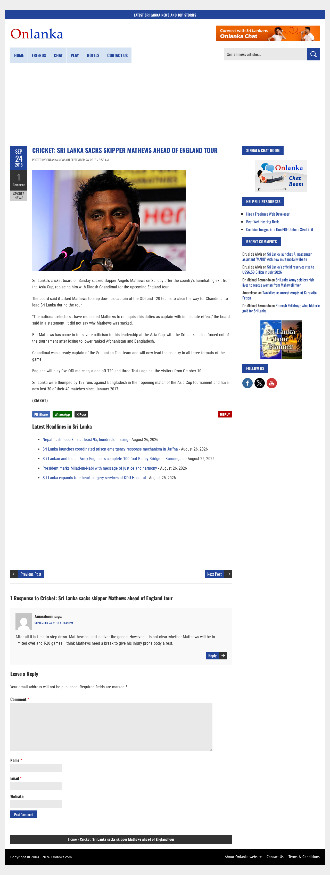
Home (19, 55)
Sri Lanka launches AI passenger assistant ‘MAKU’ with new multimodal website (277, 256)
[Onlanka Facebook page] (247, 380)
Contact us (117, 55)
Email (15, 778)
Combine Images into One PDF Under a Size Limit (279, 229)
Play (75, 55)
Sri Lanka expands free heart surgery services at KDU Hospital (94, 477)
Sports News (18, 196)
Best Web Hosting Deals (262, 221)
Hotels (93, 55)
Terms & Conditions (304, 856)
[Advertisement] (165, 104)
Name (16, 760)
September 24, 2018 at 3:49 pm (54, 623)
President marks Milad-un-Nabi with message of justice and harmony (100, 468)
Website (17, 796)
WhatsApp (62, 414)
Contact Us (275, 856)
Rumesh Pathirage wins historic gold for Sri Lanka (281, 308)
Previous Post (31, 574)
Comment (19, 184)
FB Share (41, 414)
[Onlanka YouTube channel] (272, 380)
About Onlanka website (243, 856)
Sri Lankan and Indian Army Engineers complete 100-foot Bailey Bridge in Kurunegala (114, 458)
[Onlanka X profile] (259, 380)
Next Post (214, 574)
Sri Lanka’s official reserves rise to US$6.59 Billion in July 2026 (278, 269)
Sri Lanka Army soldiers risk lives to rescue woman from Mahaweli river (278, 282)
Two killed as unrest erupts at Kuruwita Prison (279, 295)
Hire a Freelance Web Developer (268, 214)
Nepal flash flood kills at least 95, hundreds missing (85, 439)
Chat (58, 55)
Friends (39, 55)
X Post (81, 414)
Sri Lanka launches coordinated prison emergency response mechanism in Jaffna (110, 449)
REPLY (225, 414)
